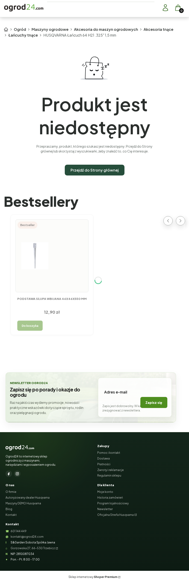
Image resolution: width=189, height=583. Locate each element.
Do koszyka (30, 325)
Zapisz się (153, 402)
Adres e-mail (115, 392)
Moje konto (105, 492)
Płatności (103, 464)
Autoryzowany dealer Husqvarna (28, 497)
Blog (9, 509)
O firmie (11, 492)
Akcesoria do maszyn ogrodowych (106, 29)
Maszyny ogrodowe (50, 29)
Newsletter (105, 509)
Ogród (20, 29)
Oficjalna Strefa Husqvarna (115, 515)
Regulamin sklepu (109, 475)
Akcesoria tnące (158, 29)
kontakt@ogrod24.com (27, 536)
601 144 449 (19, 531)
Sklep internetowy (92, 577)
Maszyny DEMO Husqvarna (23, 503)
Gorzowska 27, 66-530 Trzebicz (33, 548)
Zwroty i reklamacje (110, 470)
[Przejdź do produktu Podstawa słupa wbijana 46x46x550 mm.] (52, 255)
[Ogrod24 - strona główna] (20, 447)
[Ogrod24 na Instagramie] (17, 474)
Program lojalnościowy (113, 503)
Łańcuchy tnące (23, 35)
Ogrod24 (6, 29)
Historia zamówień (110, 497)
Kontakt (11, 515)
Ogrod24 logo (23, 7)
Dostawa (103, 458)
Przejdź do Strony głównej (95, 170)
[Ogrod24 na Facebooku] (9, 474)
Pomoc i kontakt (108, 452)
